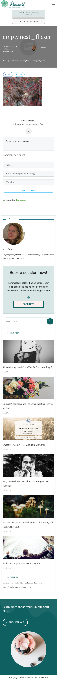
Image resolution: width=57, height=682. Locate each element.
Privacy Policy (41, 677)
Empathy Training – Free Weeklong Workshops (25, 445)
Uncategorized (8, 583)
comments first (35, 124)
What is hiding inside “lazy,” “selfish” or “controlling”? (27, 367)
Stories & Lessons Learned (23, 583)
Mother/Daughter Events (11, 587)
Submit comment (28, 190)
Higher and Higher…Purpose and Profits (21, 563)
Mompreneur (26, 587)
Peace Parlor (38, 583)
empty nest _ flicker (27, 37)
